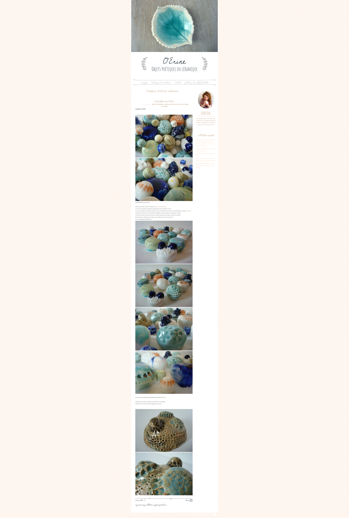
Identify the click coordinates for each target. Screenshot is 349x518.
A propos (144, 83)
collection (149, 505)
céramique (160, 104)
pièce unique (184, 104)
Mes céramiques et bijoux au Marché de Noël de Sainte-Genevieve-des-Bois (205, 165)
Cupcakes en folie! (164, 101)
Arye (136, 505)
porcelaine (165, 106)
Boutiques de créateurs (161, 83)
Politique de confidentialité (196, 83)
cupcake (166, 104)
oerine (178, 104)
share (188, 500)
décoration (172, 104)
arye (155, 104)
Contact (178, 83)
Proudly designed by (204, 514)
